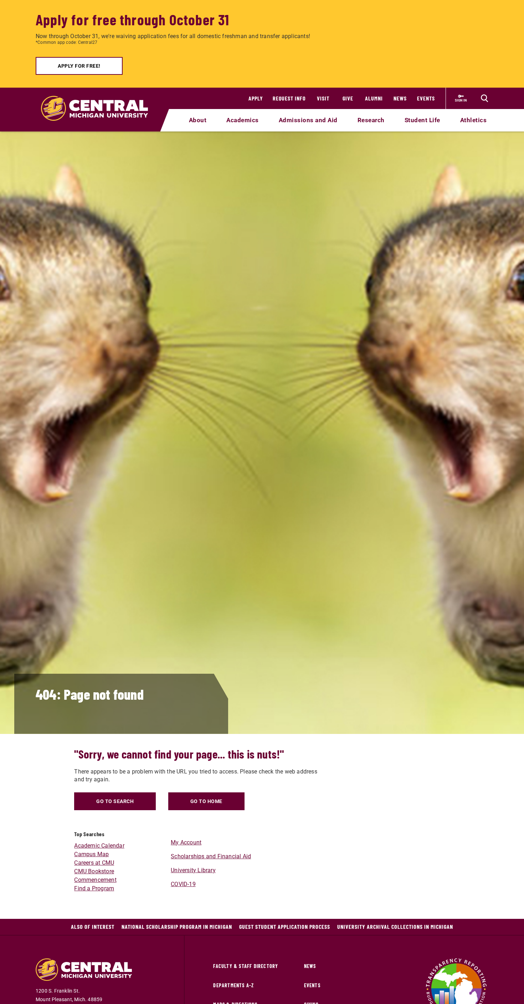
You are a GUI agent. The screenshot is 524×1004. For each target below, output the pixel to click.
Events (426, 98)
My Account (186, 842)
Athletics (473, 120)
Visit (323, 98)
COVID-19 (183, 884)
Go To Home (206, 801)
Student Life (422, 120)
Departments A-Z (233, 985)
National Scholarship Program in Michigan (177, 926)
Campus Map (91, 854)
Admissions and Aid (308, 120)
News (400, 98)
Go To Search (115, 801)
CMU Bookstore (94, 871)
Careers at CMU (94, 862)
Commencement (95, 879)
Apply (255, 98)
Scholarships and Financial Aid (211, 856)
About (198, 120)
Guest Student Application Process (284, 926)
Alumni (374, 98)
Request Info (289, 98)
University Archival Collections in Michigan (395, 926)
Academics (242, 120)
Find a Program (94, 888)
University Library (193, 870)
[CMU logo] (99, 100)
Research (371, 120)
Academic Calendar (99, 845)
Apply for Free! (79, 66)
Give (348, 98)
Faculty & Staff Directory (245, 966)
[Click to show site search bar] (484, 98)
